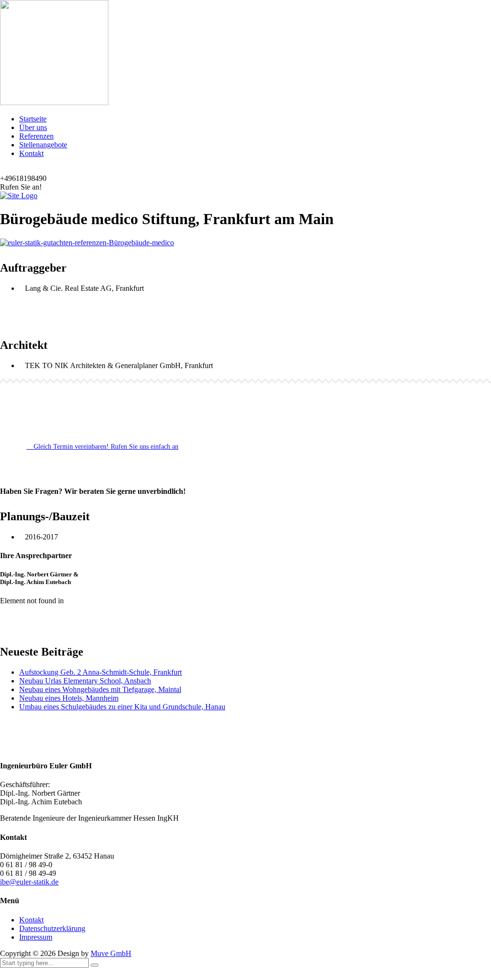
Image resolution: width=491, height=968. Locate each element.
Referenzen (36, 136)
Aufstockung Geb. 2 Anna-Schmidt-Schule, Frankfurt (100, 672)
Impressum (35, 937)
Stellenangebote (43, 145)
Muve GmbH (111, 953)
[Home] (18, 195)
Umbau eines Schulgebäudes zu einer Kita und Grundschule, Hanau (122, 707)
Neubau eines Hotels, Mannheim (68, 698)
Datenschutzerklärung (52, 928)
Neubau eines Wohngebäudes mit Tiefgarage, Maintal (100, 689)
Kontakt (31, 153)
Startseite (33, 119)
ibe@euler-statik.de (29, 882)
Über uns (33, 127)
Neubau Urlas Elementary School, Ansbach (85, 681)
